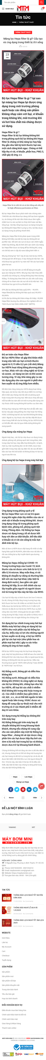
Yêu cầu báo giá (8, 994)
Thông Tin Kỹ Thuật (26, 22)
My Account (6, 947)
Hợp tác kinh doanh (10, 998)
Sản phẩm (6, 972)
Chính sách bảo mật (10, 1019)
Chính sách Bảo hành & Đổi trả (14, 1015)
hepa (15, 777)
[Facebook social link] (10, 789)
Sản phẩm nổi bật (9, 981)
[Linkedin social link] (29, 789)
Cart (3, 951)
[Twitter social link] (16, 789)
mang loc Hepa (22, 782)
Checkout (5, 956)
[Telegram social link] (35, 789)
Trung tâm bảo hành (10, 990)
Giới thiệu (6, 938)
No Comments (28, 901)
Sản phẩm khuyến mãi (10, 985)
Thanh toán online (9, 1028)
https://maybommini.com (21, 873)
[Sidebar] (3, 321)
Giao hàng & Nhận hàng (11, 1023)
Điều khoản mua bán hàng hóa (14, 1010)
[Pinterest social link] (23, 789)
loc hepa (28, 777)
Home (14, 22)
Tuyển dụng (6, 960)
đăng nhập (13, 814)
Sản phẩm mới (7, 976)
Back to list (23, 797)
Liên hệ (5, 942)
